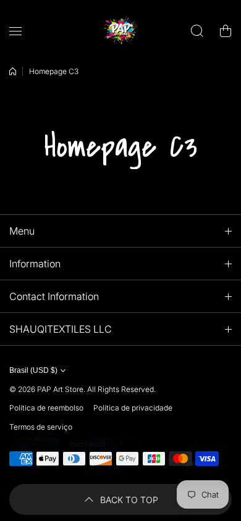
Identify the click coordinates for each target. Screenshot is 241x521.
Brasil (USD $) (33, 370)
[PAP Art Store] (120, 31)
